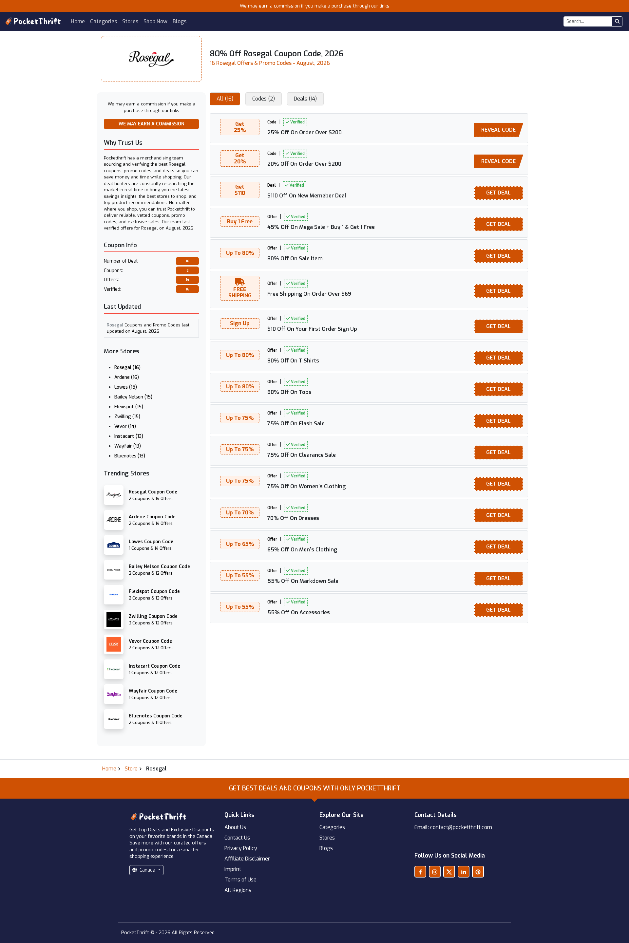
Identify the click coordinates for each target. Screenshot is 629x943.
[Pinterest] (478, 872)
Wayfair (127, 446)
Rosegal (127, 367)
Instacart (128, 436)
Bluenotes (129, 456)
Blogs (179, 21)
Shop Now (155, 21)
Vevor (125, 426)
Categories (103, 21)
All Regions (237, 890)
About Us (235, 827)
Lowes (125, 387)
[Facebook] (420, 872)
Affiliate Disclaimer (247, 858)
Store (131, 768)
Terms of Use (240, 879)
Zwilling (127, 417)
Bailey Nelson (133, 397)
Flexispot (128, 407)
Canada (147, 870)
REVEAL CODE (498, 129)
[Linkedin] (464, 872)
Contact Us (237, 837)
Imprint (232, 869)
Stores (130, 21)
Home (78, 21)
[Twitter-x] (449, 872)
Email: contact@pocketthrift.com (453, 827)
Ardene (126, 377)
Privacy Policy (240, 848)
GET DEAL (498, 192)
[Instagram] (435, 872)
